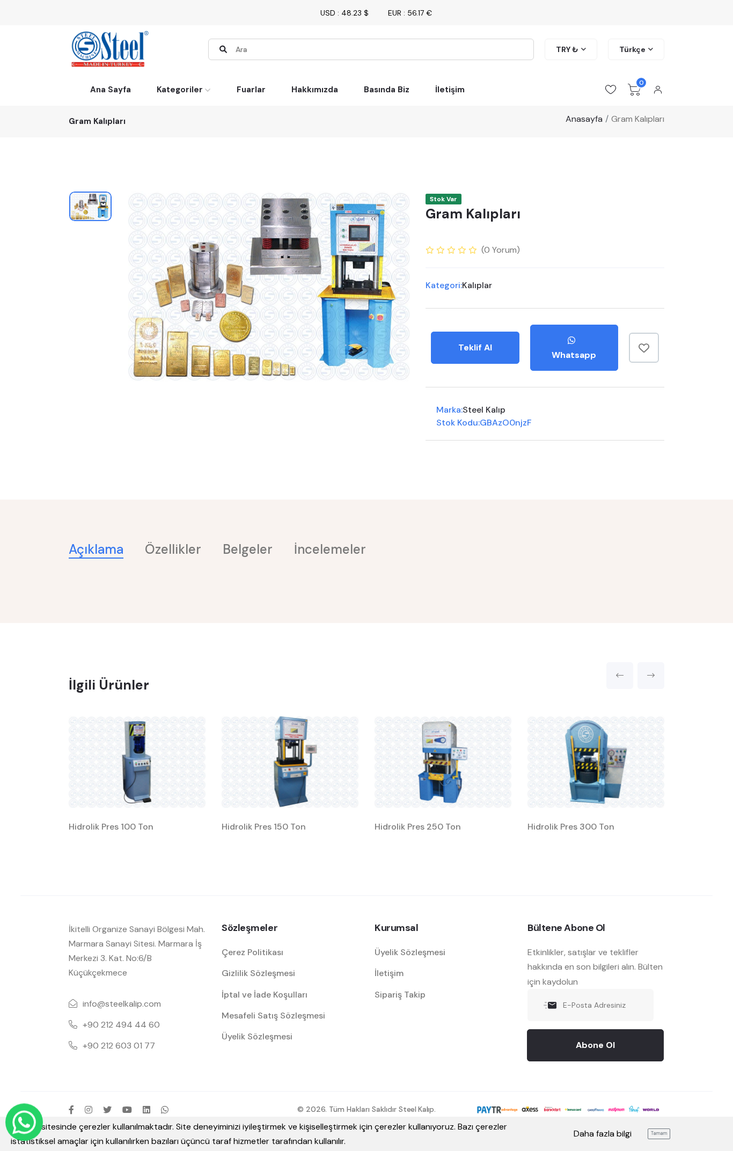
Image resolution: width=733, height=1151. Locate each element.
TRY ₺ (567, 49)
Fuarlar (251, 89)
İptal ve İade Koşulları (264, 994)
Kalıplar (477, 285)
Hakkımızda (314, 89)
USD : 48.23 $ (344, 13)
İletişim (450, 89)
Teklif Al (475, 347)
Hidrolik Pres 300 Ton (570, 826)
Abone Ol (595, 1045)
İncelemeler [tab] (330, 549)
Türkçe (632, 49)
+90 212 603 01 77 (119, 1045)
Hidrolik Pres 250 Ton (418, 826)
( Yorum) (500, 249)
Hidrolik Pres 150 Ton (264, 826)
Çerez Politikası (252, 952)
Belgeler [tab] (248, 549)
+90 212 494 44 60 (121, 1024)
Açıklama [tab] (96, 549)
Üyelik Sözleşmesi (257, 1036)
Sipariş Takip (400, 994)
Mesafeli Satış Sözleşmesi (273, 1015)
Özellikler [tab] (173, 549)
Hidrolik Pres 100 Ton (111, 826)
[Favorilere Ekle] (644, 348)
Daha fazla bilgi (603, 1133)
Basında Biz (386, 89)
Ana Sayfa (110, 89)
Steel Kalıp (484, 409)
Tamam (659, 1133)
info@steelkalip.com (122, 1003)
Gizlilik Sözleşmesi (258, 973)
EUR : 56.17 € (410, 13)
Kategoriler (180, 89)
